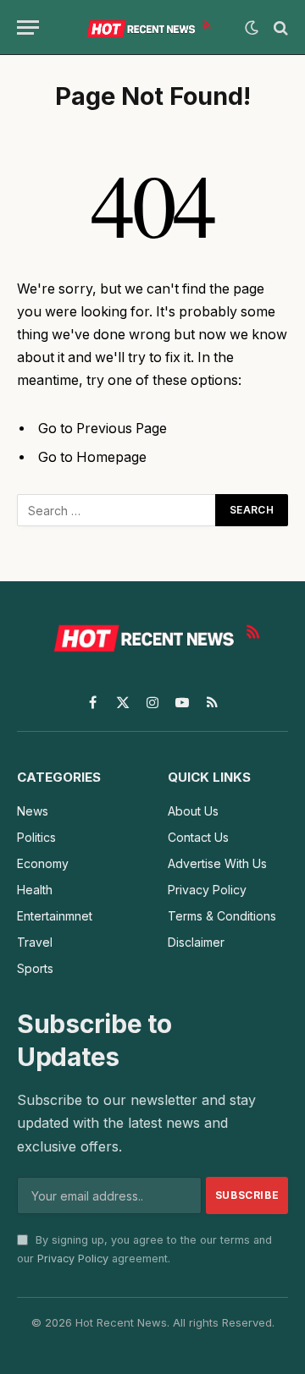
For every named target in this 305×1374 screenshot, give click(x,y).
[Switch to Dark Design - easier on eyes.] (252, 28)
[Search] (279, 27)
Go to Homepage (92, 457)
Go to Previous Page (102, 428)
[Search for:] (117, 510)
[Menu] (28, 27)
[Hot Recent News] (146, 27)
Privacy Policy (72, 1258)
